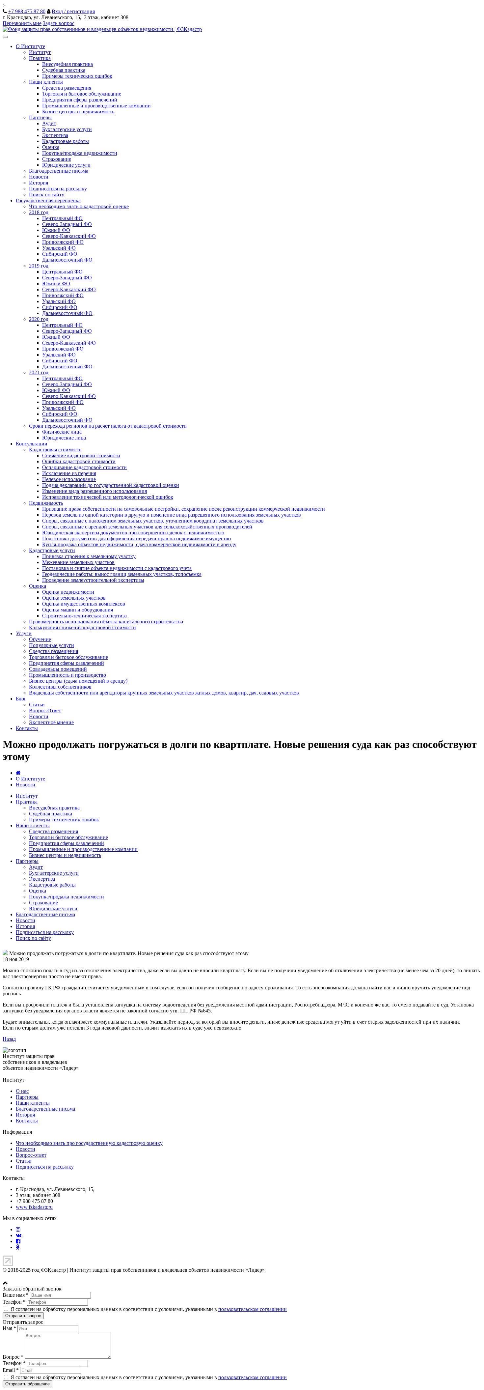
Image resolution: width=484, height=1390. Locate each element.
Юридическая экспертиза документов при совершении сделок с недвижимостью (133, 532)
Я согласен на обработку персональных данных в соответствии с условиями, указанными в (148, 1309)
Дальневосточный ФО (67, 260)
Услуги (24, 633)
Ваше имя (16, 1295)
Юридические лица (64, 437)
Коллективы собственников (60, 687)
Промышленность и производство (67, 675)
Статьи (37, 704)
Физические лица (62, 432)
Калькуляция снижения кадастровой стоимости (82, 627)
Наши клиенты (46, 82)
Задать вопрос (58, 23)
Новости (38, 177)
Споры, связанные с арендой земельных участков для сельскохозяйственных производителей (147, 526)
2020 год (38, 319)
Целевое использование (69, 479)
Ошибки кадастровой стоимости (79, 461)
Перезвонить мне (22, 23)
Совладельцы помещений (58, 669)
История (38, 182)
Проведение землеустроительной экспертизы (93, 580)
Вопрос (13, 1357)
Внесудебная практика (67, 64)
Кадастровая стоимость (55, 449)
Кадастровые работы (65, 141)
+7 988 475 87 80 (26, 11)
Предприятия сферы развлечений (79, 99)
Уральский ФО (59, 248)
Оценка (50, 147)
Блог (21, 698)
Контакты (27, 728)
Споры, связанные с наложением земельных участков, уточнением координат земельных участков (153, 521)
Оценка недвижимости (68, 592)
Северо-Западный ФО (67, 224)
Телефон (14, 1302)
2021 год (38, 372)
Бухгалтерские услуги (67, 129)
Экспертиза (55, 135)
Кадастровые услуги (52, 550)
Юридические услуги (66, 165)
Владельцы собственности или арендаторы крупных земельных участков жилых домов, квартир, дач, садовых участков (164, 692)
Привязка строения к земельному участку (89, 556)
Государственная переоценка (48, 200)
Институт (40, 52)
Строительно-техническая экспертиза (84, 615)
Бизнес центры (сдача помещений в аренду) (78, 681)
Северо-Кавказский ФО (69, 236)
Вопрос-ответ (31, 1155)
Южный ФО (56, 230)
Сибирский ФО (59, 254)
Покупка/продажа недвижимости (79, 153)
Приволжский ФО (63, 242)
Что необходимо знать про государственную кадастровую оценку (89, 1143)
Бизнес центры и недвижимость (78, 111)
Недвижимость (46, 503)
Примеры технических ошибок (77, 76)
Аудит (49, 123)
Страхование (56, 159)
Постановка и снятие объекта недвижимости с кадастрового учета (117, 568)
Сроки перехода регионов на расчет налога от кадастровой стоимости (108, 426)
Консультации (31, 443)
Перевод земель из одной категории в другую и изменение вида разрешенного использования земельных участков (171, 515)
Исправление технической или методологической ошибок (107, 497)
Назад (9, 1039)
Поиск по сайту (46, 194)
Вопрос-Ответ (45, 710)
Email (11, 1370)
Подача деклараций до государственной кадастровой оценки (110, 485)
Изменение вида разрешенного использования (94, 491)
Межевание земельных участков (78, 562)
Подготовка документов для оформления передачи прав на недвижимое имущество (136, 538)
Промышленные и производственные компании (96, 105)
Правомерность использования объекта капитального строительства (106, 621)
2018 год (38, 212)
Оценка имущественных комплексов (83, 604)
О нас (22, 1091)
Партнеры (40, 117)
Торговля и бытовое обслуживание (81, 94)
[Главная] (18, 773)
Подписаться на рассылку (58, 188)
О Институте (30, 46)
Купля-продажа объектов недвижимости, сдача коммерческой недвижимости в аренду (139, 544)
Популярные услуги (51, 645)
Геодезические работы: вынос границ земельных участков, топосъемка (122, 574)
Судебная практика (63, 70)
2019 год (38, 266)
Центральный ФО (62, 218)
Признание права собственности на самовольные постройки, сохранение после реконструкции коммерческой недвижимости (183, 509)
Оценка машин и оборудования (77, 609)
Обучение (40, 639)
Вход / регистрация (73, 11)
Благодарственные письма (58, 171)
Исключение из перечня (69, 473)
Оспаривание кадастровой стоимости (84, 467)
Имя (9, 1328)
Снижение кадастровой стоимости (81, 455)
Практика (40, 58)
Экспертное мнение (51, 722)
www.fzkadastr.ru (34, 1207)
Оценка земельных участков (74, 598)
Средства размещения (66, 88)
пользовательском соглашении (252, 1309)
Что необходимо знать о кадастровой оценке (79, 206)
